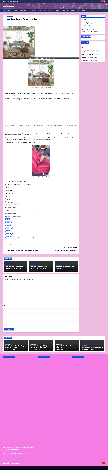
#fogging (31, 237)
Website (5, 319)
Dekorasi (57, 10)
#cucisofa (19, 216)
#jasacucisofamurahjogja (10, 237)
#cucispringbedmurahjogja (10, 234)
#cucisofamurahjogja (9, 233)
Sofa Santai (32, 10)
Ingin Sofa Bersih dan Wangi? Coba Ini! (65, 267)
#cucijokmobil (8, 221)
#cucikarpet (7, 218)
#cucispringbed (8, 222)
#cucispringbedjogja (9, 228)
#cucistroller (18, 237)
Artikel (84, 10)
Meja (45, 10)
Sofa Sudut (23, 10)
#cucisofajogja (8, 224)
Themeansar (24, 468)
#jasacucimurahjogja (25, 237)
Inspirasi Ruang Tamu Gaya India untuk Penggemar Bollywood (22, 250)
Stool (39, 10)
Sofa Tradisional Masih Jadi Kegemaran (65, 250)
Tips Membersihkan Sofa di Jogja (89, 60)
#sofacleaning (14, 216)
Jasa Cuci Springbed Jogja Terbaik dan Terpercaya (38, 267)
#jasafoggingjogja (42, 237)
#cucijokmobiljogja (9, 227)
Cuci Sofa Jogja (75, 10)
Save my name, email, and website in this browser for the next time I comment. (22, 325)
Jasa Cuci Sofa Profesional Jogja (89, 57)
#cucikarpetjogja (8, 225)
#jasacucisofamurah (9, 236)
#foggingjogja (36, 237)
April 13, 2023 (9, 349)
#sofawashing (8, 216)
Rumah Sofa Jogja (9, 6)
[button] (102, 10)
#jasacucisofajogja (9, 231)
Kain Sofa (65, 10)
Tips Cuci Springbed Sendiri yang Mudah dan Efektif (14, 267)
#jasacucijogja (8, 230)
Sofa (8, 10)
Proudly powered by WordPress (8, 468)
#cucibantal (7, 219)
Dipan (50, 10)
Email (5, 312)
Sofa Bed (15, 10)
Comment (6, 282)
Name (5, 305)
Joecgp (13, 270)
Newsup (19, 468)
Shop (89, 10)
